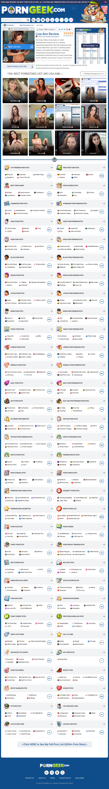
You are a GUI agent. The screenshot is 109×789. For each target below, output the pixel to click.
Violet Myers (14, 153)
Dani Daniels (67, 153)
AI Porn (52, 19)
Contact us (29, 778)
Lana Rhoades (40, 127)
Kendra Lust (93, 127)
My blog (47, 19)
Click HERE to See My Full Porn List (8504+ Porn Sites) (54, 744)
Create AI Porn (71, 20)
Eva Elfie (14, 127)
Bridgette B (66, 101)
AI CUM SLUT (57, 20)
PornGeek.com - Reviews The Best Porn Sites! (57, 783)
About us (42, 778)
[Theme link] (33, 20)
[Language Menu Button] (106, 2)
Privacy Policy (65, 778)
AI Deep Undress (66, 20)
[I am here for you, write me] (38, 20)
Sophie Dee (40, 101)
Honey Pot (61, 20)
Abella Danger (66, 127)
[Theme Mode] (46, 772)
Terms (52, 778)
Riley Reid (93, 101)
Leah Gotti (93, 153)
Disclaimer (79, 778)
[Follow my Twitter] (43, 20)
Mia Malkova (14, 101)
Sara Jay (40, 153)
